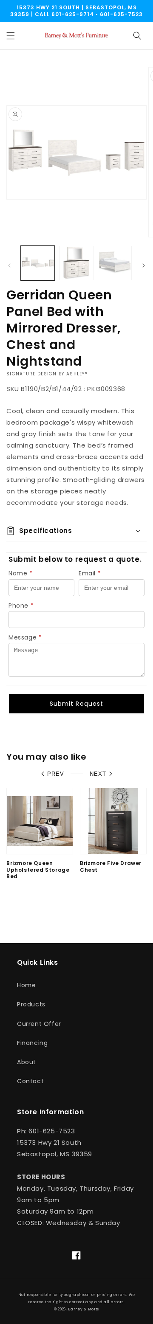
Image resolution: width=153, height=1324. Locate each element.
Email (90, 573)
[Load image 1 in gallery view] (38, 263)
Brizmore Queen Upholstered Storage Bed (37, 870)
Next (98, 774)
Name (20, 573)
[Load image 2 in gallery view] (76, 263)
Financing (32, 1043)
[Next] (143, 265)
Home (26, 985)
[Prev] (9, 265)
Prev (55, 774)
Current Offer (39, 1024)
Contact (30, 1081)
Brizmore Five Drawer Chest (111, 866)
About (26, 1062)
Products (31, 1004)
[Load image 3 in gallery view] (115, 263)
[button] (10, 35)
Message (25, 637)
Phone (21, 605)
